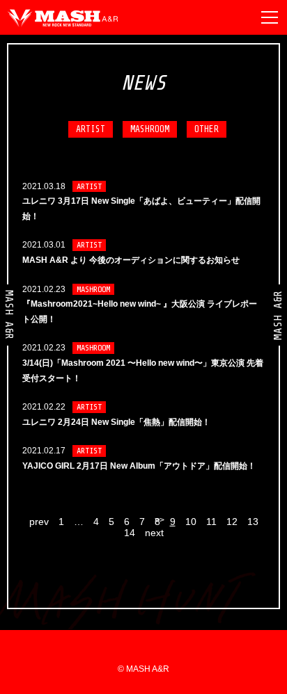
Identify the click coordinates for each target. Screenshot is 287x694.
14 (129, 533)
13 (252, 521)
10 (190, 521)
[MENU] (269, 17)
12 (232, 521)
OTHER (206, 129)
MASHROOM (149, 129)
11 (211, 521)
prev (39, 521)
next (154, 533)
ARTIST (90, 129)
